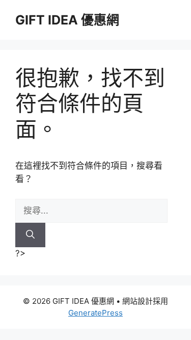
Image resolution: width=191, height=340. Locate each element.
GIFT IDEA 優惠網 (67, 20)
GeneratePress (95, 313)
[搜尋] (30, 235)
